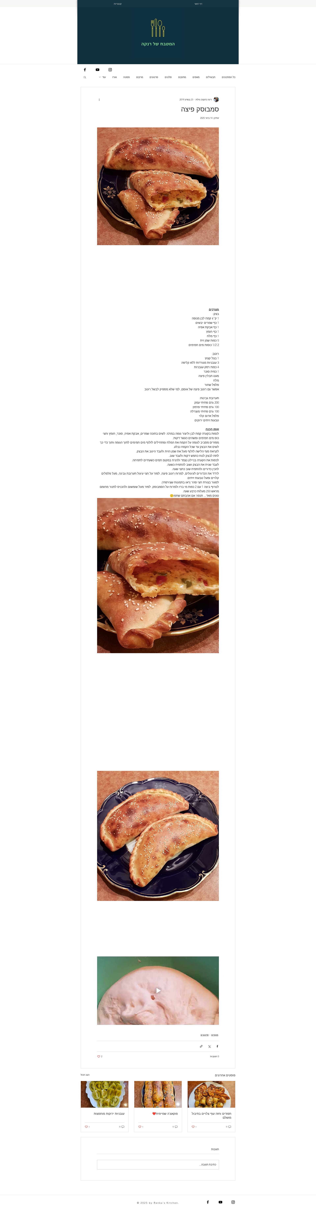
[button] (84, 77)
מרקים (139, 77)
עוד (104, 77)
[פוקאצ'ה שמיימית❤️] (158, 1094)
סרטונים (154, 77)
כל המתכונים (228, 77)
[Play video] (158, 990)
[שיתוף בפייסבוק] (217, 1046)
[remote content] (158, 270)
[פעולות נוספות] (99, 99)
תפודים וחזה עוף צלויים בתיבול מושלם (211, 1115)
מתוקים (182, 77)
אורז (114, 77)
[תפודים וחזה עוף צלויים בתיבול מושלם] (211, 1094)
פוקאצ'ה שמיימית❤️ (165, 1114)
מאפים (196, 77)
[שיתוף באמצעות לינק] (201, 1046)
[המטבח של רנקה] (85, 69)
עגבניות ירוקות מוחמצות (109, 1114)
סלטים (168, 77)
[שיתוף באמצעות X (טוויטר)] (209, 1046)
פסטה (126, 77)
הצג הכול (85, 1074)
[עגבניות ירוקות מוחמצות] (104, 1094)
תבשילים (210, 77)
